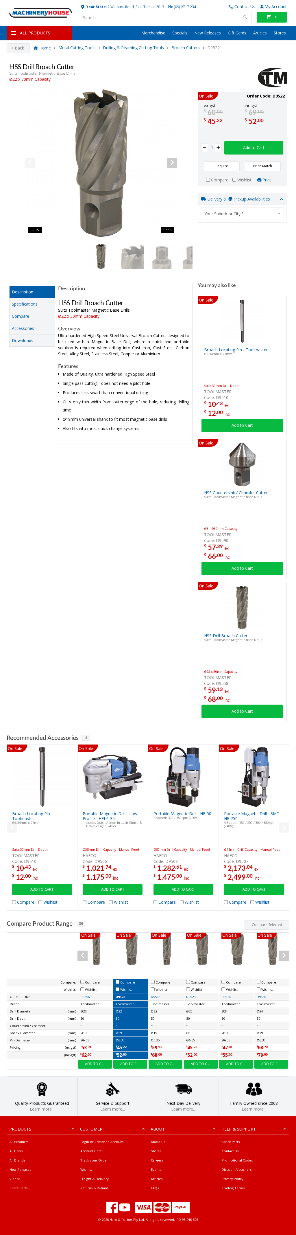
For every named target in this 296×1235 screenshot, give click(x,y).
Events (156, 1169)
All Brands (17, 1160)
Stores (280, 33)
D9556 (85, 997)
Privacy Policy (232, 1179)
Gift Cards (237, 33)
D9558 (155, 997)
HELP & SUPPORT (238, 1129)
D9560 (261, 997)
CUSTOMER (91, 1129)
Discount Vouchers (236, 1169)
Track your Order (94, 1160)
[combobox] (242, 213)
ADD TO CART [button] (41, 889)
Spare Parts (18, 1188)
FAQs (155, 1188)
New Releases (207, 33)
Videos (15, 1179)
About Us (158, 1142)
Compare (20, 316)
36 (81, 923)
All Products (19, 1142)
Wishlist (86, 1169)
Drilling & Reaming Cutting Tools (133, 48)
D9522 (120, 997)
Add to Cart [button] (253, 147)
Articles (260, 33)
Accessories (23, 328)
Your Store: (96, 6)
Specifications (25, 304)
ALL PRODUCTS (35, 33)
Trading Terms (233, 1188)
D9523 (190, 997)
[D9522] (101, 163)
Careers (157, 1160)
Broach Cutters (185, 48)
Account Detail (91, 1151)
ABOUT (158, 1129)
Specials (179, 33)
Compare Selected (267, 924)
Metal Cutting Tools (76, 48)
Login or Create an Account (101, 1142)
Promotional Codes (237, 1160)
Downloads (22, 340)
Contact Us (230, 1151)
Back (19, 48)
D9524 (226, 997)
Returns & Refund (94, 1188)
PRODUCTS (20, 1129)
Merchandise (153, 33)
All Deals (16, 1151)
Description (22, 292)
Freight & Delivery (94, 1179)
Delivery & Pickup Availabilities (238, 199)
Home (45, 48)
